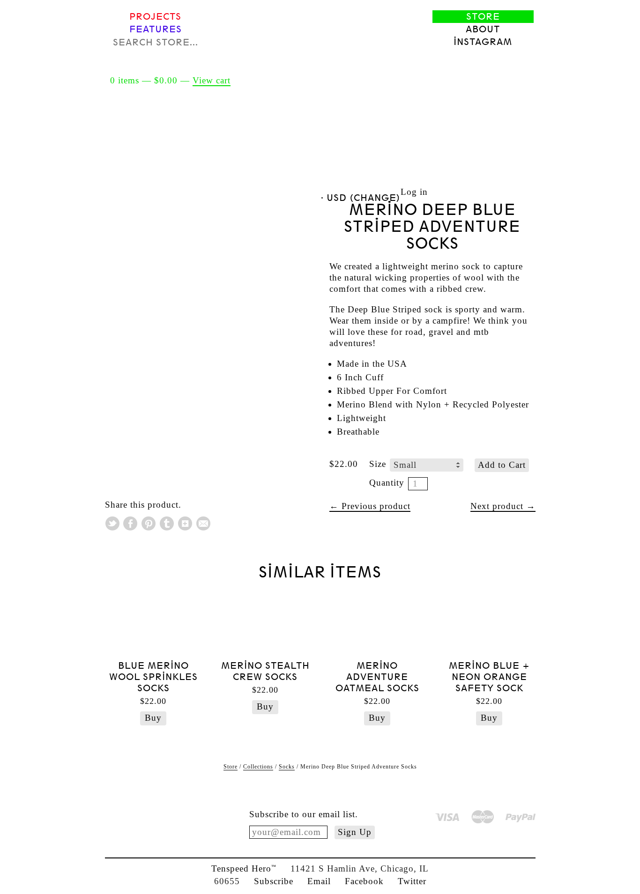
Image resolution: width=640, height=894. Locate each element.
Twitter (412, 881)
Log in (414, 192)
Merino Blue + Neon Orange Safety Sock (489, 677)
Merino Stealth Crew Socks (265, 671)
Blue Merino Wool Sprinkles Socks (153, 677)
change (375, 197)
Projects (155, 16)
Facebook (364, 881)
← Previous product (369, 506)
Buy (153, 718)
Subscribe (273, 881)
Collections (258, 766)
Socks (287, 766)
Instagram (483, 42)
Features (155, 29)
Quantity (386, 483)
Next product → (503, 506)
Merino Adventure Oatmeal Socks (377, 677)
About (483, 29)
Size (377, 464)
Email (319, 881)
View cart (212, 80)
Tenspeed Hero (243, 868)
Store (483, 16)
